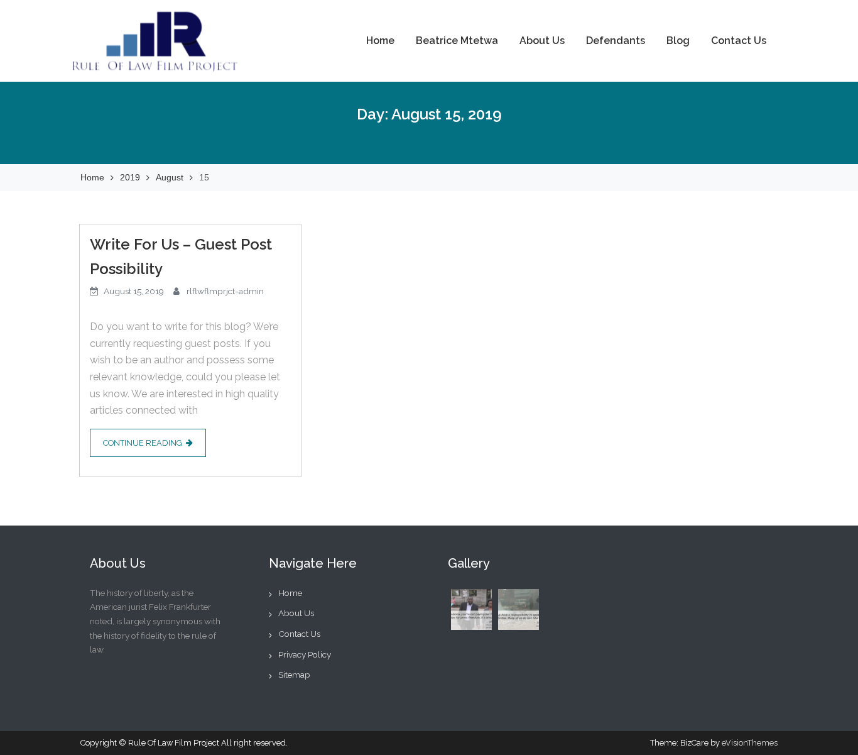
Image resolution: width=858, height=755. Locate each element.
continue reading (142, 443)
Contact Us (738, 41)
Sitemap (294, 675)
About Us (542, 41)
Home (380, 41)
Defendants (615, 41)
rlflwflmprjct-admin (225, 291)
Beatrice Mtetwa (457, 41)
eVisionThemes (750, 742)
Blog (678, 41)
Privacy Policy (304, 654)
